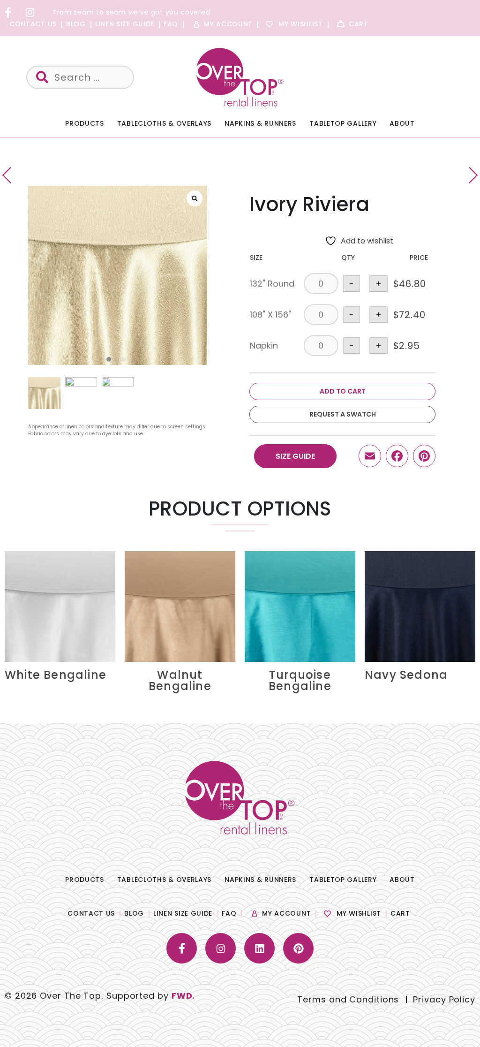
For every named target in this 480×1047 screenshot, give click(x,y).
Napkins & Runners (260, 123)
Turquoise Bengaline (300, 680)
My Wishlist (300, 24)
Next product (469, 175)
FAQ (171, 24)
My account (228, 24)
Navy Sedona (406, 675)
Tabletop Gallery (342, 123)
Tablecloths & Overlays (164, 123)
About (402, 123)
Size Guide (295, 456)
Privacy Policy (444, 999)
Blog (76, 24)
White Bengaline (55, 675)
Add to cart (343, 391)
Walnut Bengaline (180, 680)
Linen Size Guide (124, 24)
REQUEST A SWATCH (342, 414)
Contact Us (33, 24)
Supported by (150, 995)
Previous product (10, 175)
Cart (358, 24)
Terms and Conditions (348, 999)
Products (84, 123)
